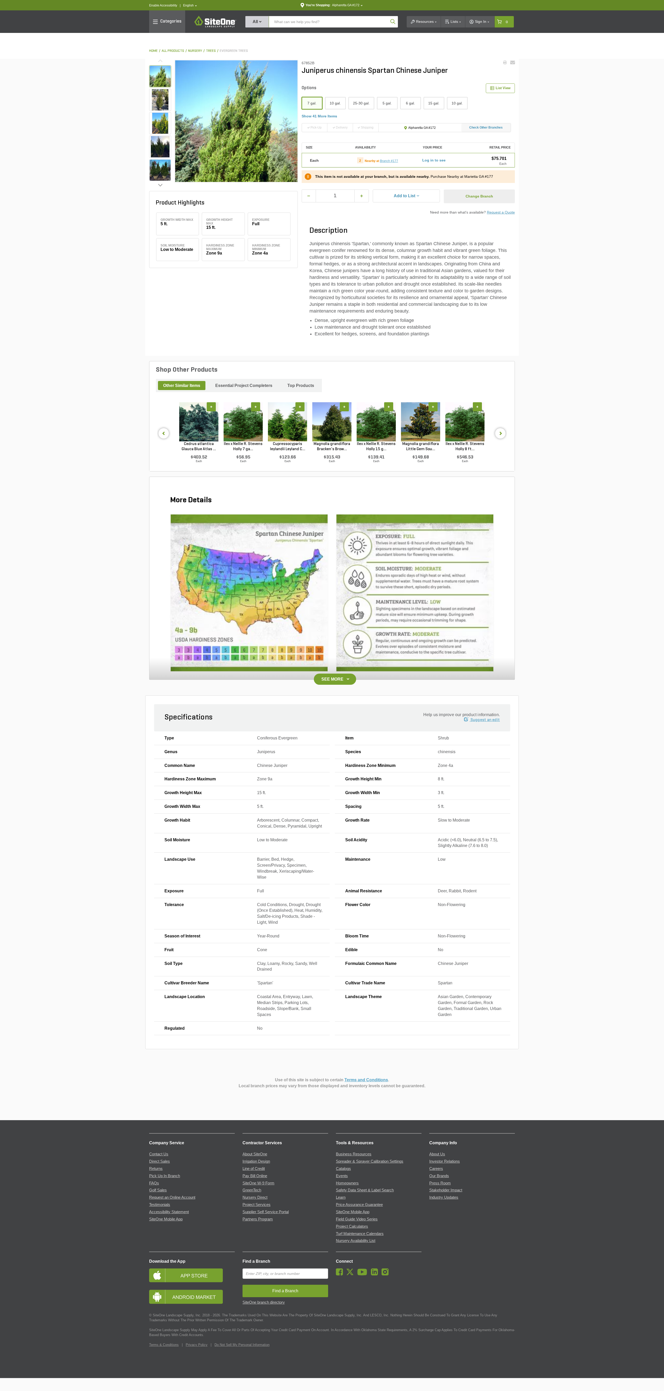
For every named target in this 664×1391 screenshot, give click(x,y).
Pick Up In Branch (164, 1176)
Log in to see (434, 160)
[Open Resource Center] (654, 1381)
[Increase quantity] (361, 195)
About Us (437, 1154)
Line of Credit (254, 1169)
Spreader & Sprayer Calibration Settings (369, 1161)
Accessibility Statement (169, 1212)
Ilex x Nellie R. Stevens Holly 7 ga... (243, 446)
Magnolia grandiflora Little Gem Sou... (420, 446)
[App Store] (192, 1275)
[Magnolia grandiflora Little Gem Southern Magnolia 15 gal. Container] (420, 422)
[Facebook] (340, 1274)
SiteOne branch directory (264, 1302)
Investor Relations (444, 1161)
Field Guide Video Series (357, 1219)
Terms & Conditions (164, 1345)
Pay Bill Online (255, 1176)
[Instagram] (386, 1274)
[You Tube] (363, 1274)
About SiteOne (255, 1154)
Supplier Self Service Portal (266, 1212)
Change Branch (479, 196)
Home (153, 51)
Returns (156, 1169)
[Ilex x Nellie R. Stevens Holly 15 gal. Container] (376, 422)
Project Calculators (352, 1226)
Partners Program (258, 1219)
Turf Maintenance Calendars (360, 1234)
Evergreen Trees (234, 51)
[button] (190, 5)
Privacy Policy (197, 1345)
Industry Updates (443, 1197)
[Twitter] (351, 1274)
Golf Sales (158, 1190)
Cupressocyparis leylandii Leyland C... (287, 446)
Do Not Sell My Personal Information (242, 1345)
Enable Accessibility (163, 5)
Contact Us (158, 1154)
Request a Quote (501, 212)
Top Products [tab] (300, 385)
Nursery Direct (255, 1197)
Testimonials (159, 1205)
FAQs (154, 1183)
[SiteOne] (215, 26)
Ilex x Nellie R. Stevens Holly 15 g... (376, 446)
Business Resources (353, 1154)
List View (503, 88)
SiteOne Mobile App (166, 1219)
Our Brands (439, 1176)
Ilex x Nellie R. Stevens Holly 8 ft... (465, 446)
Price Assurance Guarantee (359, 1205)
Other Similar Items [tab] (181, 385)
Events (342, 1176)
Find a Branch (256, 1261)
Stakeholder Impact (445, 1190)
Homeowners (347, 1183)
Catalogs (343, 1169)
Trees (211, 51)
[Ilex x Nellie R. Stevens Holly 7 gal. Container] (243, 422)
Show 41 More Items (319, 116)
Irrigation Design (256, 1161)
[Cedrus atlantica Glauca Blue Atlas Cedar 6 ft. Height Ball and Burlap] (198, 422)
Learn (340, 1197)
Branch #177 (389, 161)
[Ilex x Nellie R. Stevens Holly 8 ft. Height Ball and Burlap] (465, 422)
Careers (436, 1169)
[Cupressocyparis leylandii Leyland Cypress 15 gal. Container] (287, 422)
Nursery (195, 51)
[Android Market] (192, 1297)
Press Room (440, 1183)
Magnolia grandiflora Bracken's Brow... (332, 446)
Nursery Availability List (355, 1241)
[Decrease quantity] (309, 195)
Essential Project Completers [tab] (243, 385)
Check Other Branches (486, 127)
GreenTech (252, 1190)
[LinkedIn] (376, 1274)
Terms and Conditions (366, 1080)
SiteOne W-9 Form (258, 1183)
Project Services (257, 1205)
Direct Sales (159, 1161)
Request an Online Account (172, 1197)
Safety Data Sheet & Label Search (365, 1190)
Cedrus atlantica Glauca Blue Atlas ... (199, 446)
